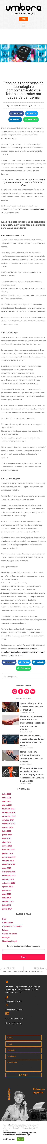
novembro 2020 (8, 816)
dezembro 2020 (8, 813)
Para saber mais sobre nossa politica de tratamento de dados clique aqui (19, 1134)
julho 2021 (6, 794)
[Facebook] (20, 691)
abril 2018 (6, 898)
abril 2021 (6, 801)
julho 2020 (6, 831)
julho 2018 (6, 890)
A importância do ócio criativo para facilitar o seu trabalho (31, 706)
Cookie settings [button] (9, 1139)
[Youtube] (26, 691)
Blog (4, 919)
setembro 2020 (8, 824)
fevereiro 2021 (8, 809)
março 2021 (7, 805)
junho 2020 (7, 835)
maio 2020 (6, 838)
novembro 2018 (8, 876)
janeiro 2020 (7, 853)
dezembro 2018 (8, 872)
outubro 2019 (8, 861)
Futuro (5, 930)
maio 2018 (6, 894)
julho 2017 (6, 905)
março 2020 (7, 846)
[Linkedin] (32, 691)
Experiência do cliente (11, 926)
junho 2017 (7, 909)
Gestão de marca (9, 934)
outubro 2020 (8, 820)
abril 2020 (6, 842)
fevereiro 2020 (8, 850)
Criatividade (7, 923)
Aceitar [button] (20, 1139)
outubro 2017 (8, 901)
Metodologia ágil (9, 941)
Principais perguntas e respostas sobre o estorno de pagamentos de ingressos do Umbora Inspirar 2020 (32, 774)
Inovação (6, 937)
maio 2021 (6, 798)
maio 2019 (6, 868)
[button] (23, 19)
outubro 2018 (8, 879)
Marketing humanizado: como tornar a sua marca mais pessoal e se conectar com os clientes (32, 723)
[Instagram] (14, 691)
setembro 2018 (8, 883)
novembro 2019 (8, 857)
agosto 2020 (7, 827)
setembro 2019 (8, 864)
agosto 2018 (7, 887)
